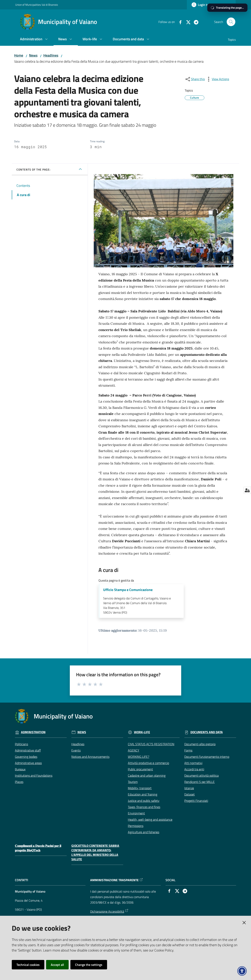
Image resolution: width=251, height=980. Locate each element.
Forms (188, 750)
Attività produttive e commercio (148, 763)
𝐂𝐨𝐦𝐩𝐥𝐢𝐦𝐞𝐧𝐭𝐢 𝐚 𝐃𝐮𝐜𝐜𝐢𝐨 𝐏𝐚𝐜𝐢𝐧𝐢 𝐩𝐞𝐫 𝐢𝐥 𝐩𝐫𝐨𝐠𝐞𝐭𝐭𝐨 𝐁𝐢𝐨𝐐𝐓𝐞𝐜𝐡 (38, 847)
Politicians (21, 744)
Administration (33, 732)
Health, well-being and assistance (150, 819)
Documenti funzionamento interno (206, 756)
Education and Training (142, 794)
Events (76, 750)
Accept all (57, 964)
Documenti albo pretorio (200, 744)
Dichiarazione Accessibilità (107, 911)
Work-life (142, 732)
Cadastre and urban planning (147, 775)
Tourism (133, 781)
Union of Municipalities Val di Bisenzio (36, 5)
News (33, 55)
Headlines (50, 55)
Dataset (189, 794)
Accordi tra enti (194, 769)
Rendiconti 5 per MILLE (199, 781)
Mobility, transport (140, 788)
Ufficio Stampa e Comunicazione (128, 589)
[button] (231, 22)
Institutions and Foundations (33, 775)
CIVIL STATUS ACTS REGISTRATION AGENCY (151, 747)
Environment (136, 813)
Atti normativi (193, 763)
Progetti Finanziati (196, 800)
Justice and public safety (143, 800)
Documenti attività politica (201, 775)
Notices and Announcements (90, 756)
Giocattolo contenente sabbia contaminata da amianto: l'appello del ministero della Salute (95, 852)
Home (18, 55)
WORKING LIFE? (138, 756)
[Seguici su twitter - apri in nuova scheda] (187, 21)
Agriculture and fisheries (143, 832)
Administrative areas (28, 763)
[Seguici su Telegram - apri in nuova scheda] (194, 21)
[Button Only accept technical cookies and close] (244, 922)
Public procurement (140, 769)
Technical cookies (28, 964)
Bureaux (20, 769)
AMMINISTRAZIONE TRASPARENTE (114, 880)
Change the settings (88, 964)
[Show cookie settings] (247, 490)
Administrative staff (28, 750)
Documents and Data (206, 732)
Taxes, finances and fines (144, 807)
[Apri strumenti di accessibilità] (242, 971)
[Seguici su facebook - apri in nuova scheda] (179, 21)
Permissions (135, 825)
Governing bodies (26, 756)
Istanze (189, 788)
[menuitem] (34, 39)
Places (19, 781)
